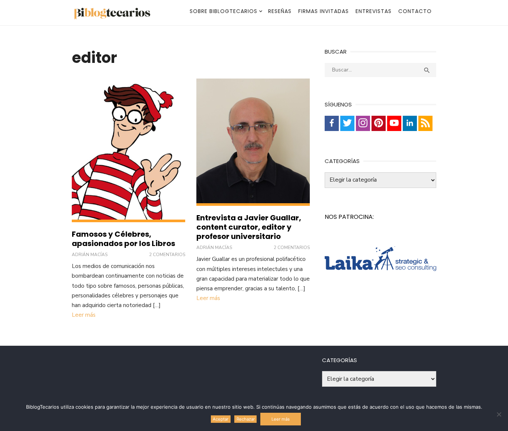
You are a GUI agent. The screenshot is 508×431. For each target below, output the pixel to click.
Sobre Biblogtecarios (223, 11)
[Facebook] (332, 123)
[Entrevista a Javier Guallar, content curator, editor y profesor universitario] (253, 142)
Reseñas (280, 11)
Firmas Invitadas (323, 11)
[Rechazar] (498, 414)
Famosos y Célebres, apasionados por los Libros (123, 239)
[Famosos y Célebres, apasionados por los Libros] (128, 151)
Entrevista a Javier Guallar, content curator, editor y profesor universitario (248, 227)
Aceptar (220, 419)
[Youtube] (394, 123)
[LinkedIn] (410, 123)
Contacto (415, 11)
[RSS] (425, 123)
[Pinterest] (379, 123)
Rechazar (246, 419)
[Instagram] (363, 123)
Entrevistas (374, 11)
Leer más (84, 315)
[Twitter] (347, 123)
